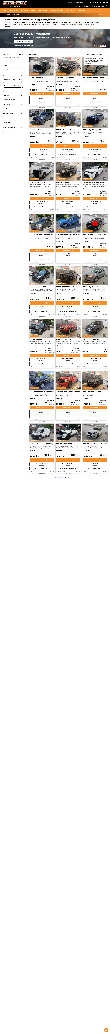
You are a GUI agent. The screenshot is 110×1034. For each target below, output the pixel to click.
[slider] (4, 76)
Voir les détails (40, 93)
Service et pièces (56, 10)
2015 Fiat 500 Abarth (91, 339)
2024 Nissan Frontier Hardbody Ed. (43, 392)
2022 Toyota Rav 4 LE (38, 287)
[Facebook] (90, 2)
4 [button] (68, 477)
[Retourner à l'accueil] (4, 14)
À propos (82, 10)
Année (5, 74)
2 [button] (62, 477)
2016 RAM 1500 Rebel (37, 339)
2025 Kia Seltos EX (36, 130)
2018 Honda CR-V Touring (66, 339)
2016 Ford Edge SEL (63, 182)
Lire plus (7, 27)
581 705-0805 (100, 6)
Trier (88, 54)
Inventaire (23, 10)
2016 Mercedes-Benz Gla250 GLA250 (70, 235)
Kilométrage (6, 79)
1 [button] (59, 477)
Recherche (6, 54)
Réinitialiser (20, 54)
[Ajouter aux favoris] (52, 59)
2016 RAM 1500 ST (36, 78)
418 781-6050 (85, 6)
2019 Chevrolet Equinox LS (93, 392)
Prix (4, 85)
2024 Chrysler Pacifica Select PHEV (96, 444)
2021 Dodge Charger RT (92, 130)
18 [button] (77, 477)
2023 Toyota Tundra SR (39, 182)
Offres (33, 10)
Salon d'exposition (10, 10)
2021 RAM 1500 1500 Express (66, 444)
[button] (23, 41)
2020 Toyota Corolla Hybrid (93, 182)
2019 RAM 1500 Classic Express (68, 392)
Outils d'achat (42, 10)
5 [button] (71, 477)
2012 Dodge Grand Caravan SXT (95, 78)
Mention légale (42, 107)
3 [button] (65, 477)
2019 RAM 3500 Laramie (65, 78)
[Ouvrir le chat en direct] (106, 1030)
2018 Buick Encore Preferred (66, 130)
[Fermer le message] (106, 58)
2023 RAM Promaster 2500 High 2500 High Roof (48, 444)
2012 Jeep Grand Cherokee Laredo (43, 235)
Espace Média (70, 10)
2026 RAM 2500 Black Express (67, 287)
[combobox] (13, 65)
